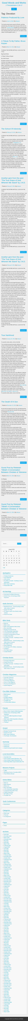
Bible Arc (6, 623)
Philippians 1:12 (17, 142)
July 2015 (6, 914)
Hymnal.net (6, 744)
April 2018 (6, 873)
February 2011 (7, 980)
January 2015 (7, 920)
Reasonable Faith (8, 585)
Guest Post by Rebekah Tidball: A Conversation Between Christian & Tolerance (14, 470)
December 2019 (7, 856)
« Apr (4, 567)
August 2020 (7, 847)
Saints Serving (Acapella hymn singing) (13, 748)
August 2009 (7, 1003)
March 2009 (6, 1011)
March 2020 (6, 853)
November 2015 (7, 911)
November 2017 (7, 881)
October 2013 (7, 936)
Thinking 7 (6, 648)
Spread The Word (8, 609)
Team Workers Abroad (9, 773)
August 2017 (7, 886)
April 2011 (6, 977)
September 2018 (8, 869)
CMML (5, 770)
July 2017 (6, 887)
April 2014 (6, 931)
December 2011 (7, 967)
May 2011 (6, 975)
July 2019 (6, 861)
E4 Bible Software (8, 697)
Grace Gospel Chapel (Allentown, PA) (12, 758)
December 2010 (7, 983)
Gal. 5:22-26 (23, 385)
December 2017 (7, 880)
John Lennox (7, 579)
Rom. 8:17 (4, 391)
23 (7, 391)
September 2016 (8, 901)
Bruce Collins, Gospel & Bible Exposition (13, 711)
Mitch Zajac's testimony (9, 583)
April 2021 (6, 842)
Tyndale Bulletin (7, 651)
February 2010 (7, 997)
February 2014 (7, 934)
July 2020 (6, 848)
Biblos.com (6, 786)
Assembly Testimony (8, 677)
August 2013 (7, 939)
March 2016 (6, 906)
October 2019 (7, 858)
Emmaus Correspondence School (12, 634)
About (5, 825)
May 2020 (6, 850)
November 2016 (7, 900)
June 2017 (6, 889)
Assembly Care (7, 757)
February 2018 (7, 876)
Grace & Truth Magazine (9, 682)
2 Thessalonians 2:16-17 (14, 5)
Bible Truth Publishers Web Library (12, 626)
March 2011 (6, 978)
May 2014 (6, 930)
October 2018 (7, 867)
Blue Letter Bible (8, 628)
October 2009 (7, 1000)
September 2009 (8, 1002)
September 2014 (8, 923)
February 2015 (7, 919)
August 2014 (7, 925)
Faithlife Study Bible (8, 636)
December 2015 (7, 909)
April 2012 (6, 961)
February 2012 (7, 964)
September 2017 (8, 884)
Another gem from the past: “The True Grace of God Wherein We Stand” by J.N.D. (13, 180)
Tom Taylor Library (8, 650)
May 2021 (6, 840)
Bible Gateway (7, 784)
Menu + (14, 9)
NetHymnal (6, 746)
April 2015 (6, 917)
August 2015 (7, 912)
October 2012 (7, 952)
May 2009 (6, 1008)
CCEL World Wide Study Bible (11, 631)
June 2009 (6, 1007)
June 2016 (6, 905)
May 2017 (6, 891)
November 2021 (7, 839)
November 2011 (7, 969)
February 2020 (7, 854)
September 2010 (8, 988)
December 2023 (7, 836)
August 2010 (7, 989)
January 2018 (7, 878)
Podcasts (6, 815)
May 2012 (6, 960)
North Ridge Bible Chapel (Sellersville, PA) (14, 761)
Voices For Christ (8, 614)
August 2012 (7, 955)
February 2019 (7, 864)
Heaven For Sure (8, 732)
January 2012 (7, 966)
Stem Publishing (8, 645)
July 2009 (6, 1005)
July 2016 (6, 903)
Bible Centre (7, 625)
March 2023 (6, 837)
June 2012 (6, 958)
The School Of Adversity (11, 129)
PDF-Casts (6, 813)
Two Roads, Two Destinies (10, 735)
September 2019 (8, 859)
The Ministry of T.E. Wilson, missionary (13, 647)
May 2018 (6, 872)
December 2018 (7, 865)
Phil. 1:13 (15, 156)
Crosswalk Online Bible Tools (11, 632)
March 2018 (6, 875)
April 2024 (6, 834)
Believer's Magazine (8, 679)
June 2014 (6, 928)
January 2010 (7, 999)
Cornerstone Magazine (9, 680)
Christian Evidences (8, 576)
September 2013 (8, 938)
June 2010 (6, 992)
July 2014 (6, 927)
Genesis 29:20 (10, 27)
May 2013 (6, 942)
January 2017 (7, 897)
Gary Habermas (7, 577)
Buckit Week (7, 804)
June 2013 (6, 941)
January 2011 (7, 981)
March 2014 (6, 933)
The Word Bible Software (10, 702)
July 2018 (6, 870)
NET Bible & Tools (8, 643)
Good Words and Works (14, 2)
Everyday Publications (9, 660)
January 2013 (7, 947)
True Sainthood (7, 335)
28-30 (10, 391)
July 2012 (6, 956)
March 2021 (6, 843)
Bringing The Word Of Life (10, 629)
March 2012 (6, 963)
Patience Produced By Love (12, 18)
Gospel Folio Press (8, 662)
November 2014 (7, 922)
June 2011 (6, 974)
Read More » (23, 36)
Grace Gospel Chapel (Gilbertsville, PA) (13, 760)
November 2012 (7, 950)
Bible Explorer (7, 694)
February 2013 (7, 945)
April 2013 (6, 944)
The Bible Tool (7, 700)
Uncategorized (7, 816)
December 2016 (7, 898)
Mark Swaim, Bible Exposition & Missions (13, 719)
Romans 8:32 (11, 411)
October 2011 (7, 970)
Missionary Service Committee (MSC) (12, 772)
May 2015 (6, 916)
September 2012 (8, 953)
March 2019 (6, 862)
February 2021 (7, 845)
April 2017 (6, 892)
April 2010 (6, 994)
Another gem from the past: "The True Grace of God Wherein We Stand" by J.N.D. (13, 259)
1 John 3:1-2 (15, 391)
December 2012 (7, 949)
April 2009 (6, 1010)
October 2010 (7, 986)
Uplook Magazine (8, 685)
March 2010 (6, 996)
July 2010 (6, 991)
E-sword (6, 695)
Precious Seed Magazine (10, 683)
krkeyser (18, 21)
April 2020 (6, 851)
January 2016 (7, 908)
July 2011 (6, 972)
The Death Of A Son (9, 402)
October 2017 (7, 883)
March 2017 (6, 894)
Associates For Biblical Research (11, 594)
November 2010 (7, 985)
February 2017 (7, 895)
